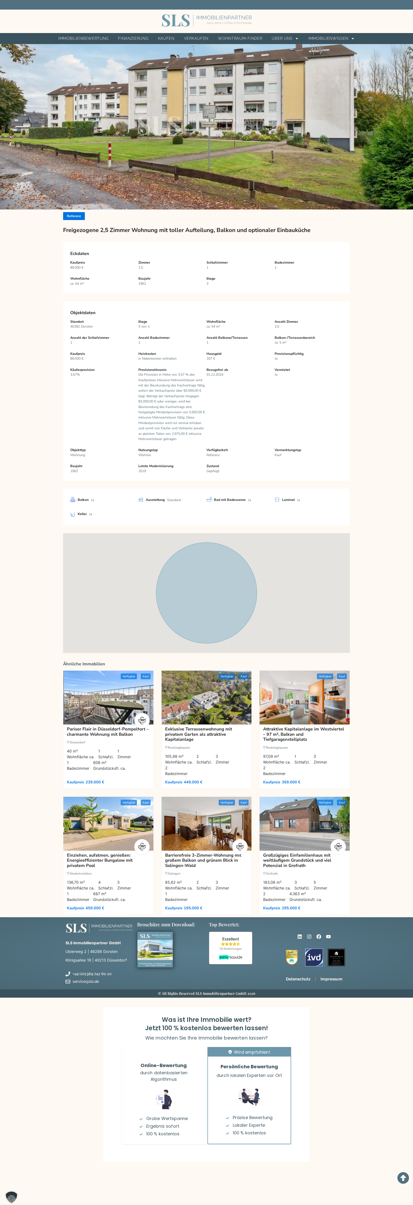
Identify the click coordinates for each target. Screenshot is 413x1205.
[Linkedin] (299, 936)
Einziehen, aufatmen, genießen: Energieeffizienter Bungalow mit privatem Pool (100, 860)
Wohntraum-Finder (240, 38)
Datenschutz (298, 979)
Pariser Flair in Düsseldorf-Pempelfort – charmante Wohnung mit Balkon (108, 731)
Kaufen (166, 38)
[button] (9, 1195)
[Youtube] (328, 936)
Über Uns (282, 38)
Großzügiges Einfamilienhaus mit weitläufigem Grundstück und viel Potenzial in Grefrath (297, 860)
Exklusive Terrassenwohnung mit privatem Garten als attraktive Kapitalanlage (198, 734)
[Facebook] (319, 936)
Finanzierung (133, 38)
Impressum (331, 979)
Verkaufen (196, 38)
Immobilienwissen (328, 38)
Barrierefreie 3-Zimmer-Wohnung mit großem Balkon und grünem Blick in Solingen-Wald (203, 860)
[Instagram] (309, 936)
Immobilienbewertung (83, 38)
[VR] (142, 720)
